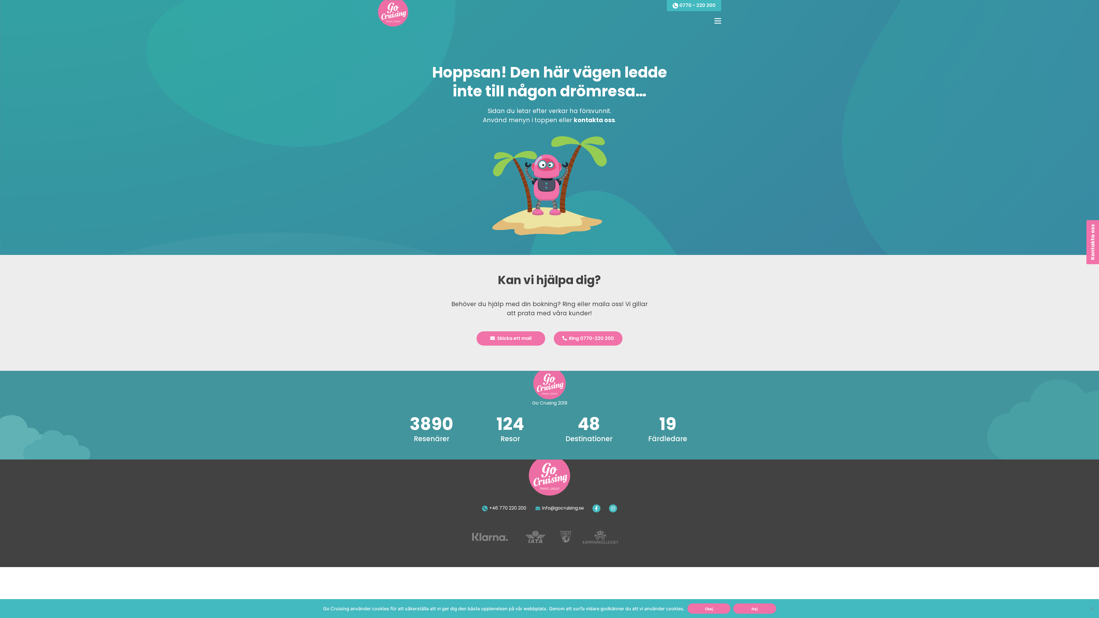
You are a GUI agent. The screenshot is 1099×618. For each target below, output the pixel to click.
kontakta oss (594, 120)
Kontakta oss (1092, 242)
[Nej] (1092, 608)
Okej (709, 609)
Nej (755, 609)
